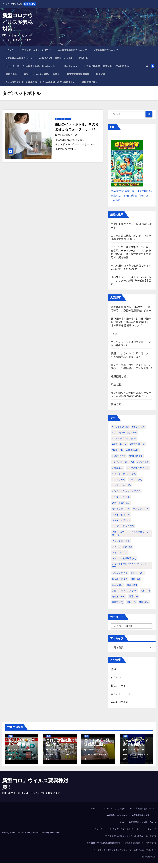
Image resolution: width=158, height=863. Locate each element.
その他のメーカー (123, 462)
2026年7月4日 (133, 750)
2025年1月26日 (65, 135)
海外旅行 (118, 596)
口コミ (117, 584)
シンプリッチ (121, 497)
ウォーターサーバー (63, 119)
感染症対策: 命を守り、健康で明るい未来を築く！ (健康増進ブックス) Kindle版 (131, 196)
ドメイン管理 (121, 520)
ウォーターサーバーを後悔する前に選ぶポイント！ (31, 66)
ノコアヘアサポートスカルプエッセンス (130, 533)
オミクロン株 (121, 485)
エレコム (135, 479)
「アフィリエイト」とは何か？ (35, 50)
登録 (113, 669)
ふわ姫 (117, 467)
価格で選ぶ (11, 74)
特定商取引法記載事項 (78, 74)
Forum (83, 58)
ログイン (116, 677)
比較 (145, 590)
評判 (131, 602)
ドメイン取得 (121, 514)
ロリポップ (119, 579)
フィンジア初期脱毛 (124, 558)
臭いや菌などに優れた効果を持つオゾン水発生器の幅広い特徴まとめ (40, 82)
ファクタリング (122, 546)
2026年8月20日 (18, 750)
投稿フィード (118, 685)
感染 (132, 584)
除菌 (144, 602)
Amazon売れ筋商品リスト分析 (56, 58)
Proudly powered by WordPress (16, 832)
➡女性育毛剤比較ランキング (72, 50)
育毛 (133, 596)
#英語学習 (137, 444)
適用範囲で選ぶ (90, 82)
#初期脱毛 (119, 444)
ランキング (119, 573)
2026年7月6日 (94, 750)
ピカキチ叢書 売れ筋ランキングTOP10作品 (106, 66)
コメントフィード (121, 694)
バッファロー (121, 541)
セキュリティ (121, 508)
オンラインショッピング (126, 491)
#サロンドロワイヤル (124, 432)
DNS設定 (118, 456)
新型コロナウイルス (124, 590)
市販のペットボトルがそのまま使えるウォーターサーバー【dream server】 (77, 129)
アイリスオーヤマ (138, 467)
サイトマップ (70, 66)
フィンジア (119, 552)
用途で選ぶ (101, 74)
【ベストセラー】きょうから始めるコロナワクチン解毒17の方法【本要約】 (131, 280)
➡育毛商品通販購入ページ (19, 58)
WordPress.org (119, 702)
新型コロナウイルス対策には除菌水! (42, 74)
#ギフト (138, 426)
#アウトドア (120, 426)
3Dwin (117, 450)
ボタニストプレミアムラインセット (129, 565)
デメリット (141, 508)
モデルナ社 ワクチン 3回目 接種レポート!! (21, 744)
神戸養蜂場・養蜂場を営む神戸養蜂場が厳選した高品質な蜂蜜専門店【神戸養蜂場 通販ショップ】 (131, 322)
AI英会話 (132, 450)
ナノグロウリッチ (123, 526)
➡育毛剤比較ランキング (106, 50)
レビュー (137, 573)
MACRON (136, 456)
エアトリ (118, 479)
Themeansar (55, 832)
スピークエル (121, 503)
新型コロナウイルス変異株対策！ (17, 22)
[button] (147, 66)
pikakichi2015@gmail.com (21, 756)
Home (9, 50)
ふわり (143, 462)
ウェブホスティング (124, 473)
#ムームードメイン (124, 438)
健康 (135, 579)
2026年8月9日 (56, 750)
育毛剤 (117, 602)
